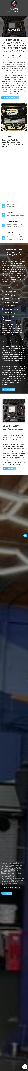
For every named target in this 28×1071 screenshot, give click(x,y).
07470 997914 (14, 9)
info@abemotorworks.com (14, 11)
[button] (14, 14)
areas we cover (14, 60)
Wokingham (16, 58)
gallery (15, 85)
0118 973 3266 (14, 8)
